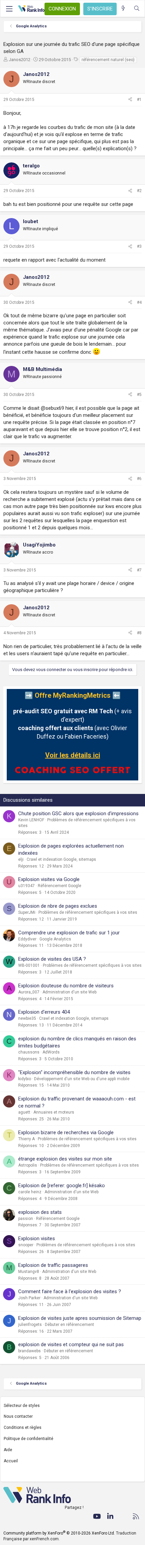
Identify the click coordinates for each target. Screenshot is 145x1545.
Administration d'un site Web (69, 992)
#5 (139, 394)
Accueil (11, 1461)
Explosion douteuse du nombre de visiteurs (66, 986)
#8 (139, 633)
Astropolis (27, 1165)
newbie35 (27, 1018)
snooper (25, 1245)
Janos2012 (19, 59)
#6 (139, 478)
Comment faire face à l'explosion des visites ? (69, 1291)
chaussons (28, 1052)
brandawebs (29, 1351)
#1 (139, 99)
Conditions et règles (22, 1427)
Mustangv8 (28, 1271)
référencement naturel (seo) (108, 59)
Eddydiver (27, 939)
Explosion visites (36, 1238)
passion (25, 1218)
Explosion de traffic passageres (53, 1265)
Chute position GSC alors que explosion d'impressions (78, 813)
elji (21, 859)
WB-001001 (29, 965)
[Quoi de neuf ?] (123, 8)
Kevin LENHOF (31, 820)
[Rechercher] (136, 8)
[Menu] (9, 8)
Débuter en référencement (69, 1324)
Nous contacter (18, 1416)
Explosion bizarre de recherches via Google (66, 1132)
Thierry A (26, 1139)
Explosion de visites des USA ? (52, 959)
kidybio (24, 1078)
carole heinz (29, 1192)
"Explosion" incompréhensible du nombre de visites (74, 1072)
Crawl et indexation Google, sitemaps (61, 859)
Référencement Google (59, 885)
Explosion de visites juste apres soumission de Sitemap (79, 1318)
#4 (139, 302)
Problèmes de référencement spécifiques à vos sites (87, 912)
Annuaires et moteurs (53, 1112)
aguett (24, 1112)
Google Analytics (55, 939)
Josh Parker (29, 1298)
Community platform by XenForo (59, 1533)
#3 (139, 246)
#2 (139, 190)
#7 (139, 570)
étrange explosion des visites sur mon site (65, 1159)
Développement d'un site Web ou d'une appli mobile (81, 1078)
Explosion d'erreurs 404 (44, 1012)
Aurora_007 (28, 992)
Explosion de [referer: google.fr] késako (61, 1185)
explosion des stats (40, 1212)
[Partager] (130, 100)
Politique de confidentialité (28, 1438)
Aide (8, 1449)
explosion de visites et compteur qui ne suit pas (71, 1344)
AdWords (51, 1052)
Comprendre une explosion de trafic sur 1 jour (69, 933)
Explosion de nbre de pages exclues (57, 906)
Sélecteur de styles (22, 1405)
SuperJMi (26, 912)
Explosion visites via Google (49, 879)
